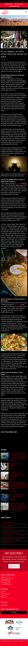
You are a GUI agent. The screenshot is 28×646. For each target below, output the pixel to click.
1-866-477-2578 (19, 4)
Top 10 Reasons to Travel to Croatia (16, 495)
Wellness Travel (7, 543)
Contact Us (14, 566)
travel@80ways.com (14, 6)
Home (2, 27)
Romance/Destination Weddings (12, 539)
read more (12, 460)
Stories (7, 27)
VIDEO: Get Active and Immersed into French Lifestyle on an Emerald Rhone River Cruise (18, 506)
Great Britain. (5, 428)
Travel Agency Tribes (22, 641)
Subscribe (14, 612)
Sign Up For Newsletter (19, 1)
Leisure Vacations (8, 525)
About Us (3, 591)
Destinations (4, 597)
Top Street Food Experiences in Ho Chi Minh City (17, 475)
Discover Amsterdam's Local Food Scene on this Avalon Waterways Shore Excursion (18, 485)
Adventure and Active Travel (11, 532)
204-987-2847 (9, 4)
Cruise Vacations (7, 522)
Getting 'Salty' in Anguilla (15, 465)
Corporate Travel (8, 529)
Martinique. (17, 304)
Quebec (18, 183)
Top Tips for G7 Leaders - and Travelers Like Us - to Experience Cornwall (18, 456)
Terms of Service (5, 593)
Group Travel (6, 536)
